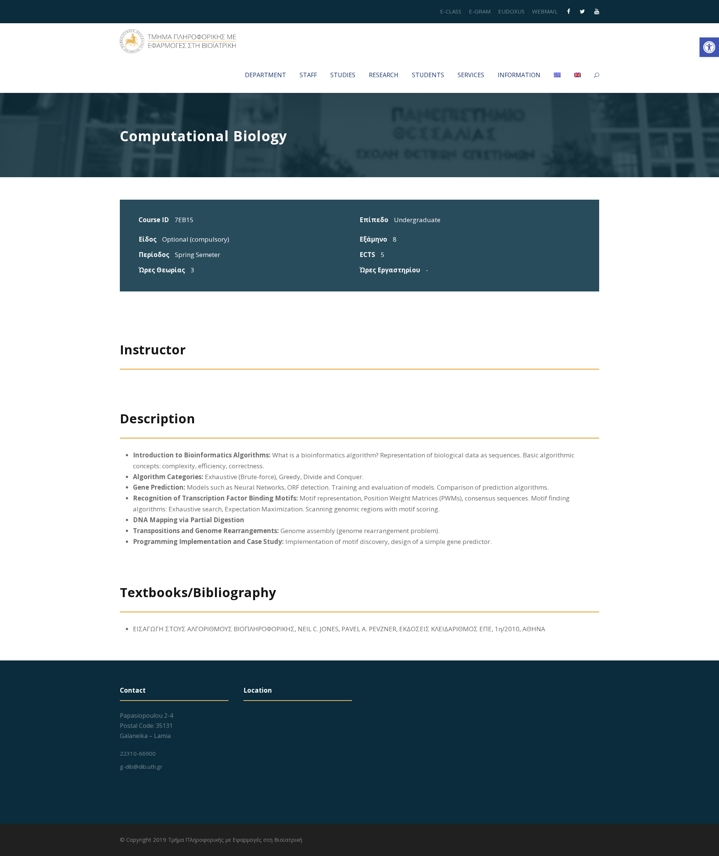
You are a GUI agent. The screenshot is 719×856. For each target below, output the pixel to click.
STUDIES (342, 75)
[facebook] (568, 11)
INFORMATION (519, 75)
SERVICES (471, 75)
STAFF (308, 75)
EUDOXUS (511, 11)
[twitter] (582, 11)
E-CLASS (450, 11)
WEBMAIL (545, 11)
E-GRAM (480, 11)
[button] (709, 47)
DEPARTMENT (265, 75)
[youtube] (596, 11)
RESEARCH (383, 75)
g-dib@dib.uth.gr (141, 766)
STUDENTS (428, 75)
